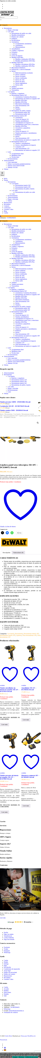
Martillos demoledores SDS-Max (25, 61)
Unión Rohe (8, 1036)
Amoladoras (15, 42)
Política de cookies (9, 974)
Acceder (6, 989)
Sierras (13, 71)
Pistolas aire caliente (17, 37)
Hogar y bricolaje (13, 30)
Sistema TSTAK (13, 167)
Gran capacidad (12, 162)
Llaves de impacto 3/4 (22, 119)
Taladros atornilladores (22, 121)
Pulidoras (14, 38)
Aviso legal (7, 971)
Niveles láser (15, 157)
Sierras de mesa (20, 81)
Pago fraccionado (9, 939)
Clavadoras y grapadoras (22, 128)
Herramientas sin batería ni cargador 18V (27, 140)
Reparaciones (8, 976)
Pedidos (6, 990)
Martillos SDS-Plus (17, 62)
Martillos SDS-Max (17, 57)
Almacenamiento (9, 160)
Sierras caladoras (20, 74)
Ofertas (6, 169)
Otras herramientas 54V (22, 105)
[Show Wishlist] (1, 22)
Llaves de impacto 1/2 (22, 131)
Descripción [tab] (6, 552)
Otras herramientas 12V (22, 148)
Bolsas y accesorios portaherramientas (19, 164)
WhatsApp (7, 952)
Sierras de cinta (19, 80)
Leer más (5, 724)
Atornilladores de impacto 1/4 (24, 123)
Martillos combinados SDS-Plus (25, 66)
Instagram (7, 951)
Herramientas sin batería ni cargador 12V (27, 150)
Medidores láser (16, 155)
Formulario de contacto (11, 1012)
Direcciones (7, 992)
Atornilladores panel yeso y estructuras (27, 124)
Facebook (7, 947)
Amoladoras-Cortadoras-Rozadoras (26, 97)
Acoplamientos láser (17, 153)
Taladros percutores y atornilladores (26, 133)
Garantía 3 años (8, 979)
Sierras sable (19, 85)
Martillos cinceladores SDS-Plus (25, 64)
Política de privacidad (10, 972)
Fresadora (14, 52)
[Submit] (1, 19)
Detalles (6, 994)
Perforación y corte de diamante (21, 69)
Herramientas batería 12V (19, 141)
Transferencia (8, 936)
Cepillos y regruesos (17, 50)
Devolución (7, 967)
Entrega (6, 964)
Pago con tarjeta (8, 934)
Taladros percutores (17, 88)
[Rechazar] (39, 1057)
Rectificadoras (15, 40)
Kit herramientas (13, 159)
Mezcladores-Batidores (18, 68)
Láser (9, 152)
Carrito (6, 960)
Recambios (7, 977)
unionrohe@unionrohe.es (16, 1011)
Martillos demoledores (18, 35)
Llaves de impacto (16, 56)
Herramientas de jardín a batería (21, 110)
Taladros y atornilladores (22, 143)
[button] (37, 423)
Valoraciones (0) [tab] (18, 552)
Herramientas (8, 28)
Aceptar (15, 1057)
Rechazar (21, 1057)
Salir (5, 996)
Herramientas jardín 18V (22, 112)
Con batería (11, 92)
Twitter (6, 949)
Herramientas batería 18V (19, 116)
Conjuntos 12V (20, 147)
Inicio (1, 414)
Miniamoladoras (20, 47)
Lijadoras (14, 54)
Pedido (6, 962)
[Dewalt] (14, 547)
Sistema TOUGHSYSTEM (16, 165)
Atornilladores (15, 49)
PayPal (6, 932)
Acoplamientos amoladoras (23, 43)
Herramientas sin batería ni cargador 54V (27, 98)
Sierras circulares (20, 76)
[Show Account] (4, 22)
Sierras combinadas (21, 78)
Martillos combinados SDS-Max (25, 59)
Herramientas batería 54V (19, 95)
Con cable (11, 31)
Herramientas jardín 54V (22, 114)
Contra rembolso (9, 937)
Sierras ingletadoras (21, 83)
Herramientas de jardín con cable (21, 33)
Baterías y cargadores (17, 93)
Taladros (14, 86)
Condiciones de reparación (12, 969)
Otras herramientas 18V (22, 138)
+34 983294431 (11, 218)
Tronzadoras (15, 90)
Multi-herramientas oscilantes (24, 73)
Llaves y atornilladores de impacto (25, 145)
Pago (5, 965)
